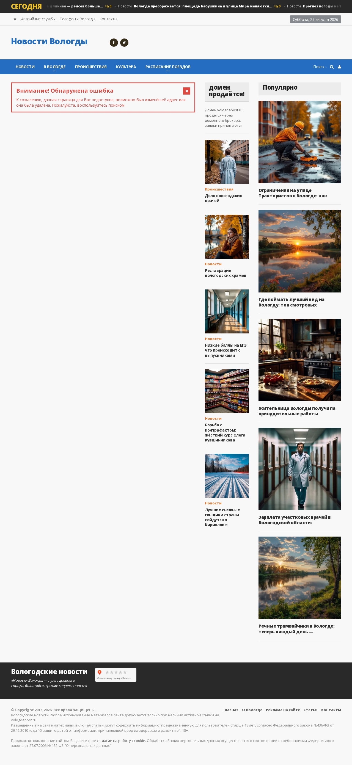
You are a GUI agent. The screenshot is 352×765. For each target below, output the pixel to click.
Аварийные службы (38, 18)
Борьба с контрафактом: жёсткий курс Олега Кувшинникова (225, 432)
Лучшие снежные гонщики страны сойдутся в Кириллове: (222, 517)
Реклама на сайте (283, 709)
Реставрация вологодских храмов (225, 273)
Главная (230, 709)
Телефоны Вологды (77, 18)
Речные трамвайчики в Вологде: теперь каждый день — (296, 628)
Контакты (108, 18)
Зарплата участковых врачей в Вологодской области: (294, 520)
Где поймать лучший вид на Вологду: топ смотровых (291, 302)
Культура (126, 66)
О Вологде (252, 709)
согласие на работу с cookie (121, 740)
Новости (188, 6)
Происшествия (91, 66)
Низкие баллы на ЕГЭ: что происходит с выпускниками (226, 350)
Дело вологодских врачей (223, 198)
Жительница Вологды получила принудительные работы (296, 411)
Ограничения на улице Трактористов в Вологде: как (292, 193)
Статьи (311, 709)
